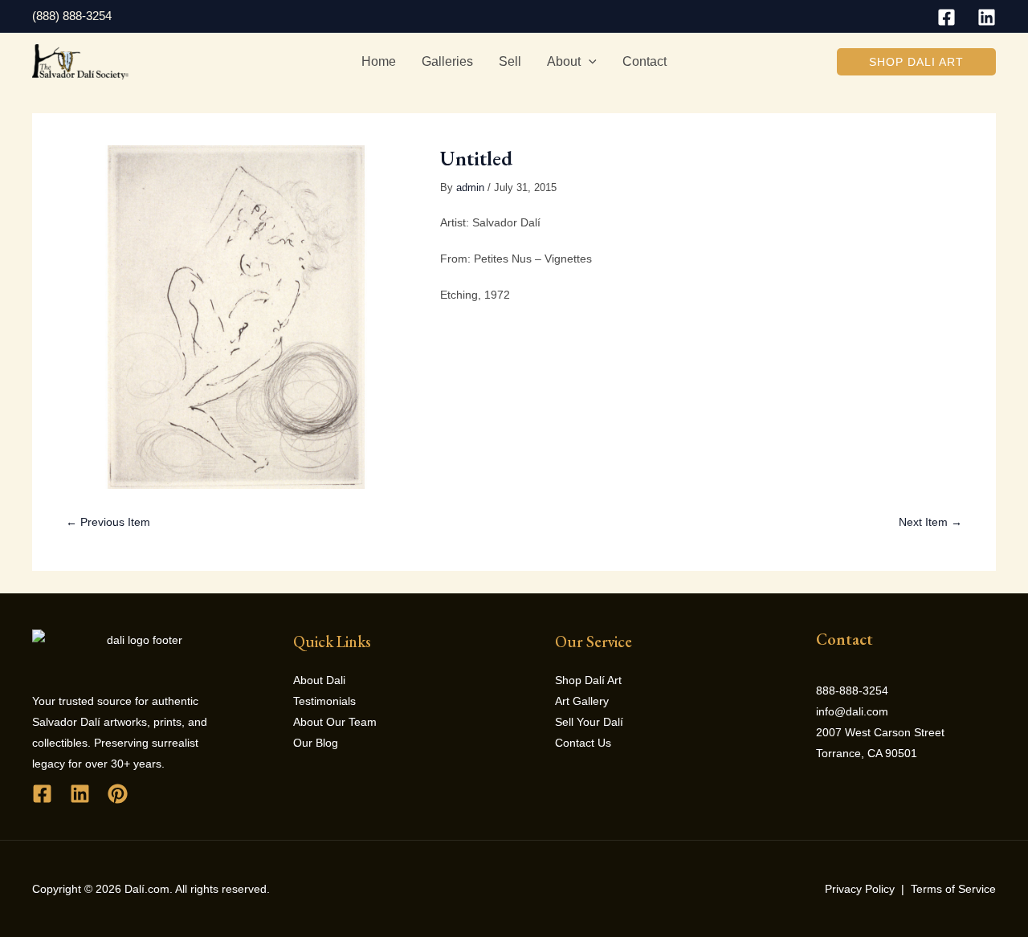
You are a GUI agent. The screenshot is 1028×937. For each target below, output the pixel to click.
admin (470, 188)
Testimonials (324, 701)
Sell (510, 61)
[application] (589, 62)
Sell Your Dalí (589, 721)
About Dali (319, 680)
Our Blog (315, 742)
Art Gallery (582, 701)
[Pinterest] (118, 794)
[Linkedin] (986, 17)
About (564, 61)
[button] (916, 61)
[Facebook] (946, 17)
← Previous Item (108, 521)
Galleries (447, 61)
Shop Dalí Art (588, 680)
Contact (644, 61)
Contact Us (583, 742)
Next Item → (930, 521)
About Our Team (335, 721)
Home (378, 61)
